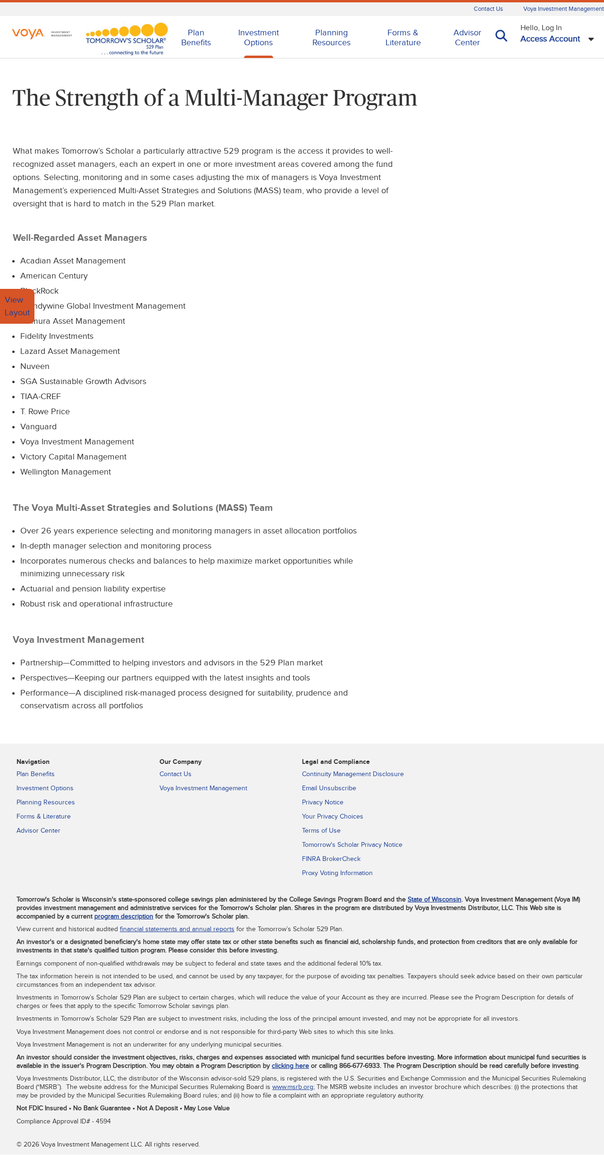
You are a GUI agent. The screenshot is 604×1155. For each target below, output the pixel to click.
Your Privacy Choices (332, 816)
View (14, 300)
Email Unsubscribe (329, 788)
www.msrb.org (292, 1087)
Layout (17, 313)
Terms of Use (321, 831)
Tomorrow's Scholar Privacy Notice (352, 845)
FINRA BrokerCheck (331, 859)
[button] (501, 48)
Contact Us (488, 9)
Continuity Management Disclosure (353, 774)
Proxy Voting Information (337, 873)
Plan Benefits (196, 38)
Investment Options (258, 38)
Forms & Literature (403, 38)
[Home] (41, 35)
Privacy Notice (323, 802)
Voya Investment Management (563, 9)
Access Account (550, 39)
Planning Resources (331, 38)
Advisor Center (467, 38)
